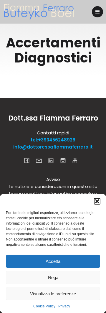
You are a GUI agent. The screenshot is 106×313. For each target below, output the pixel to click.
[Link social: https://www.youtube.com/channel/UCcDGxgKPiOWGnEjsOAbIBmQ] (77, 160)
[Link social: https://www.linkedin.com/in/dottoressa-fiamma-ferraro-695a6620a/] (53, 160)
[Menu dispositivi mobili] (97, 11)
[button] (97, 201)
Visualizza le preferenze (53, 293)
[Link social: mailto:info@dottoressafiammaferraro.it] (41, 160)
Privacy (64, 306)
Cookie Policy (44, 306)
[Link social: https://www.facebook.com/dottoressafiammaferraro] (29, 160)
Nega (53, 277)
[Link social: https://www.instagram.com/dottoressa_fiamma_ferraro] (65, 160)
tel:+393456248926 (53, 140)
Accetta (53, 261)
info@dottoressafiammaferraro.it (53, 147)
